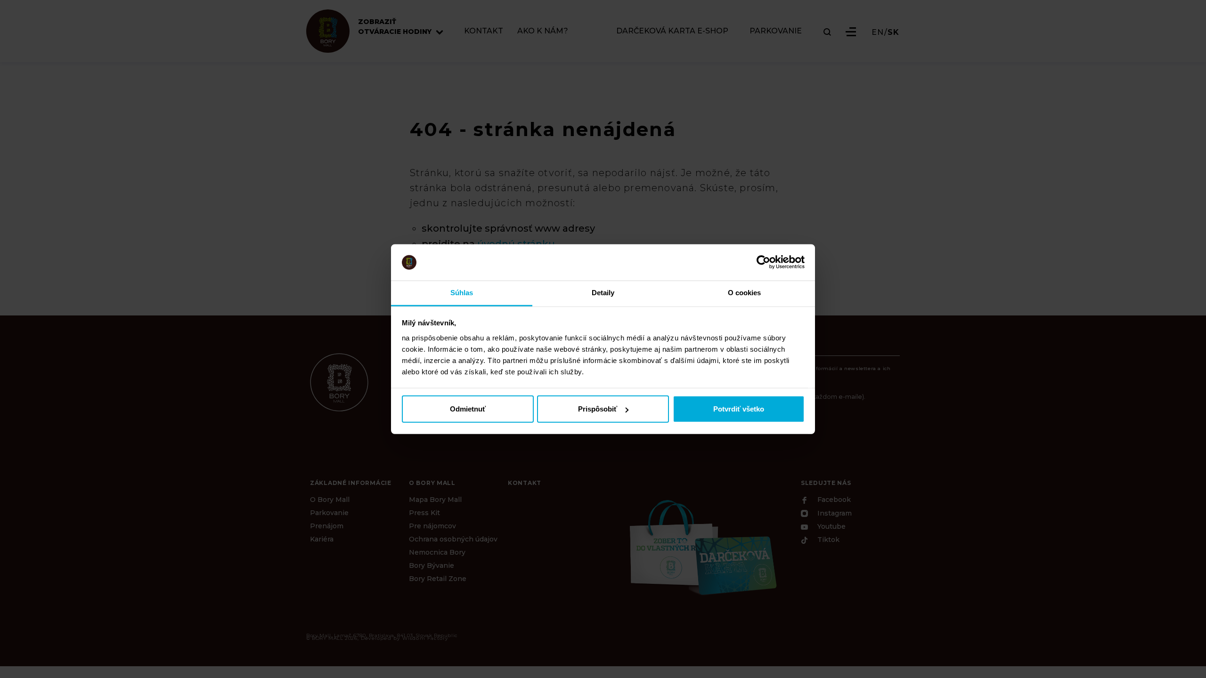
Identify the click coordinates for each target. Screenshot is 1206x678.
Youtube (830, 526)
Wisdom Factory (425, 638)
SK (893, 32)
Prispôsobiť (597, 409)
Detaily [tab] (603, 293)
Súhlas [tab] (461, 293)
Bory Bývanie (431, 565)
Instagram (833, 513)
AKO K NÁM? (542, 31)
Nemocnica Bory (437, 552)
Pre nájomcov (432, 526)
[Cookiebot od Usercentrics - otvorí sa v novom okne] (763, 262)
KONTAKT (483, 31)
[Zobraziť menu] (851, 31)
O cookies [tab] (744, 293)
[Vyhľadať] (827, 32)
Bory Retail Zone (437, 578)
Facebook (833, 500)
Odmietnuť (468, 409)
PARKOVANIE (776, 31)
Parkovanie (329, 512)
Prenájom (326, 526)
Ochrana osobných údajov (453, 539)
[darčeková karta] (702, 546)
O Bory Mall (330, 499)
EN (878, 32)
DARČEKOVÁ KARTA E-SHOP (672, 31)
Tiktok (827, 540)
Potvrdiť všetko (738, 409)
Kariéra (322, 539)
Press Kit (424, 512)
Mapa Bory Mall (435, 499)
